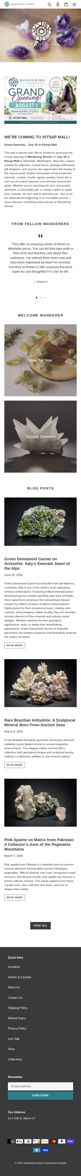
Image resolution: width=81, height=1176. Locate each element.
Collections (15, 1059)
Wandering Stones (34, 1163)
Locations (14, 966)
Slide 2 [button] (40, 298)
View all (40, 925)
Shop (11, 1049)
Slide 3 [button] (44, 298)
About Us (14, 987)
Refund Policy (17, 1018)
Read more (14, 645)
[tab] (37, 298)
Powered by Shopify (55, 1163)
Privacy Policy (17, 1028)
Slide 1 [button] (37, 298)
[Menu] (74, 4)
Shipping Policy (18, 1007)
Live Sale (14, 1038)
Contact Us (15, 997)
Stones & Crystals (19, 977)
